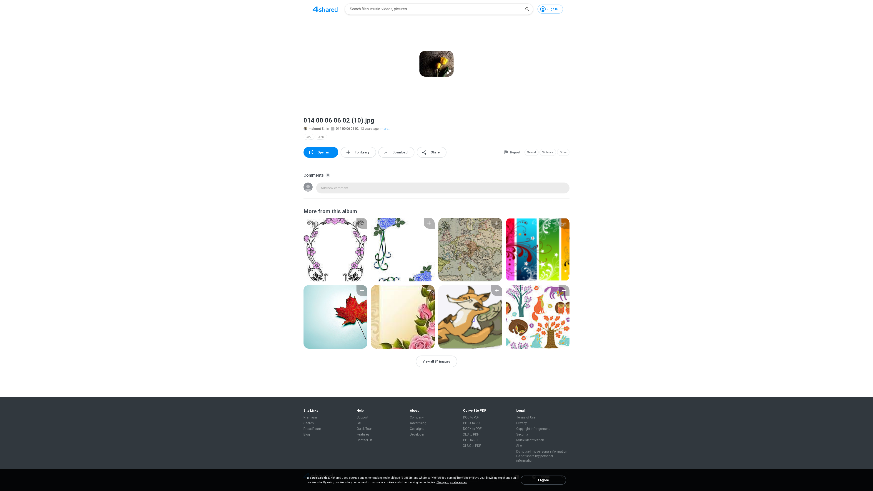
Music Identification (530, 440)
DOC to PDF (471, 417)
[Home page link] (325, 9)
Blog (307, 434)
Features (363, 434)
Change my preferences (451, 482)
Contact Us (364, 440)
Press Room (312, 429)
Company (417, 417)
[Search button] (527, 9)
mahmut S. (317, 128)
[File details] (335, 249)
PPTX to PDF (472, 423)
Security (522, 434)
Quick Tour (364, 429)
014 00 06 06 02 (347, 128)
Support (362, 417)
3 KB (321, 136)
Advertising (418, 423)
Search (309, 423)
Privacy (521, 423)
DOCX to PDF (472, 429)
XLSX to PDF (472, 446)
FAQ (360, 423)
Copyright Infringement (533, 429)
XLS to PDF (471, 434)
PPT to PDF (471, 440)
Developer (417, 434)
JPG (308, 136)
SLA (519, 446)
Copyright (417, 429)
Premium (310, 417)
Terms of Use (526, 417)
